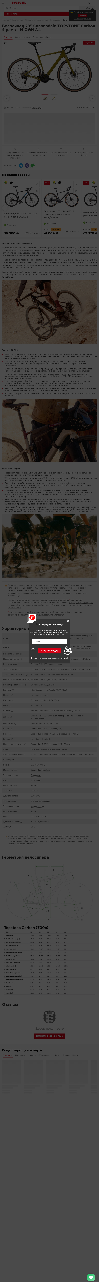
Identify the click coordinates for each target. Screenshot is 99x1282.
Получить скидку (49, 651)
